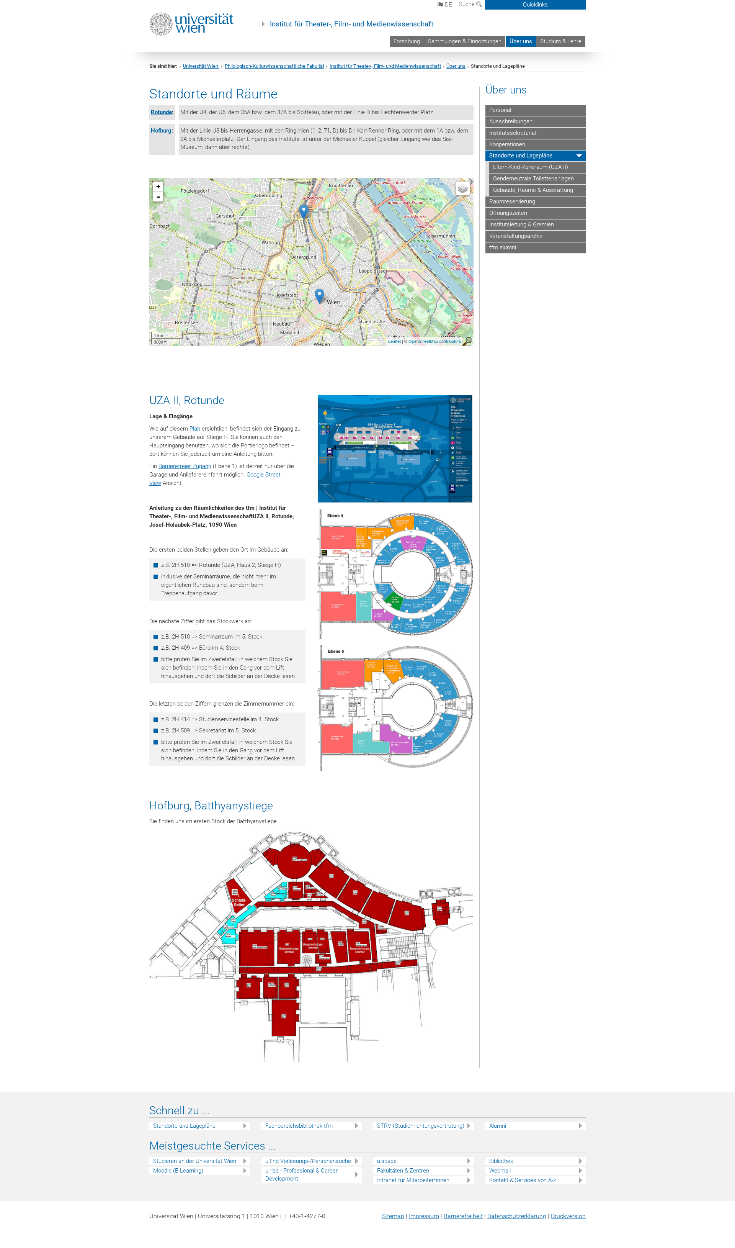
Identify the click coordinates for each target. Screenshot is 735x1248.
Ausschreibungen (510, 121)
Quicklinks (535, 4)
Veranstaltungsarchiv (515, 236)
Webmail (500, 1170)
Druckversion (568, 1216)
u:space (387, 1161)
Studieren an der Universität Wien (194, 1161)
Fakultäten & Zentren (403, 1170)
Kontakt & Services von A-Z (523, 1180)
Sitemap (393, 1216)
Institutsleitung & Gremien (521, 224)
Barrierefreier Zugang (184, 466)
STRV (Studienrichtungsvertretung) (420, 1125)
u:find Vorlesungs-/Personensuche (308, 1161)
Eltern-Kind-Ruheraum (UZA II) (530, 167)
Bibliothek (501, 1161)
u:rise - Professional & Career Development (301, 1174)
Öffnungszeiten (508, 213)
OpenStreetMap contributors (434, 341)
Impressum (424, 1216)
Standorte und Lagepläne (520, 155)
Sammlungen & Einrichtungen (464, 41)
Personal (500, 109)
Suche (467, 4)
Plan (194, 428)
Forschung (407, 41)
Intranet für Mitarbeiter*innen (413, 1180)
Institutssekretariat (513, 132)
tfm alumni (502, 247)
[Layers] (463, 188)
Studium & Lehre (560, 41)
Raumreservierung (512, 201)
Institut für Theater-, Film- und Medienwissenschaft (351, 24)
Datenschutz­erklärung (516, 1216)
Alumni (497, 1125)
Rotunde (161, 112)
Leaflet (394, 341)
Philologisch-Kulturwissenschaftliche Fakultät (274, 66)
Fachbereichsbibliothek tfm (299, 1125)
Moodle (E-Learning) (178, 1170)
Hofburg (161, 130)
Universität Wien (201, 66)
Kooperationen (507, 144)
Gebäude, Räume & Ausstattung (533, 190)
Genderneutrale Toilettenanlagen (533, 178)
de (447, 4)
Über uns (521, 41)
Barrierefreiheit (463, 1216)
